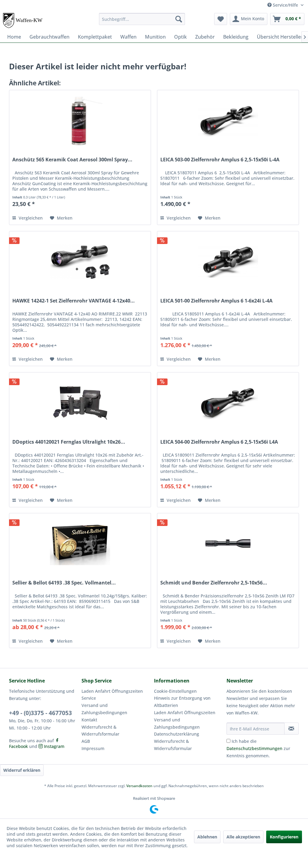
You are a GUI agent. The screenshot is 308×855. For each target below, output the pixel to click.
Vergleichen (30, 218)
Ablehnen (207, 837)
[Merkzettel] (220, 19)
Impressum (93, 748)
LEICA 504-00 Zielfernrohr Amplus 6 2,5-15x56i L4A (219, 442)
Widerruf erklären (21, 770)
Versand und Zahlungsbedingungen (104, 708)
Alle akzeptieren (243, 837)
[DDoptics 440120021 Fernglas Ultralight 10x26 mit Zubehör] (80, 402)
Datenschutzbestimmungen (254, 748)
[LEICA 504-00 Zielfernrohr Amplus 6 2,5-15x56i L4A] (228, 402)
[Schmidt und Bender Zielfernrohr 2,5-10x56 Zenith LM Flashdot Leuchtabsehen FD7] (228, 543)
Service (89, 698)
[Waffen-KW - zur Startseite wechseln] (23, 20)
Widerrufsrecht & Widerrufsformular (100, 730)
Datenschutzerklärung (176, 734)
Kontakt (89, 720)
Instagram (53, 746)
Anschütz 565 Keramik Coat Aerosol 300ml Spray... (72, 160)
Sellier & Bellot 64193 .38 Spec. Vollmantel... (64, 583)
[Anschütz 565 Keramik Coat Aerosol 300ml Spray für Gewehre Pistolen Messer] (80, 120)
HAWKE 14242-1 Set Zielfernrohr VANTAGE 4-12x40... (73, 301)
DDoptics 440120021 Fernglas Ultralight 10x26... (68, 442)
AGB (86, 741)
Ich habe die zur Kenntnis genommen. (258, 748)
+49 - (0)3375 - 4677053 (40, 713)
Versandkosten (139, 785)
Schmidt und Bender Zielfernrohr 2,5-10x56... (213, 583)
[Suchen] (178, 19)
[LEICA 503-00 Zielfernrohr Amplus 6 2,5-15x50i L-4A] (228, 120)
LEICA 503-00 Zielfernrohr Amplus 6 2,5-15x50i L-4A (219, 160)
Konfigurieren (284, 837)
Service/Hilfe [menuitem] (285, 5)
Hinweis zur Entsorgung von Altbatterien (182, 701)
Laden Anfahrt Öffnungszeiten (112, 691)
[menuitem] (142, 19)
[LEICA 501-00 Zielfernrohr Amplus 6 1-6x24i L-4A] (228, 261)
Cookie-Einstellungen (175, 691)
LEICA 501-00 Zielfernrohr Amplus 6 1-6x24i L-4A (216, 301)
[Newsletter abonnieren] (291, 729)
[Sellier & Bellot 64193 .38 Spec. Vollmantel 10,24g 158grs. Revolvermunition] (80, 543)
